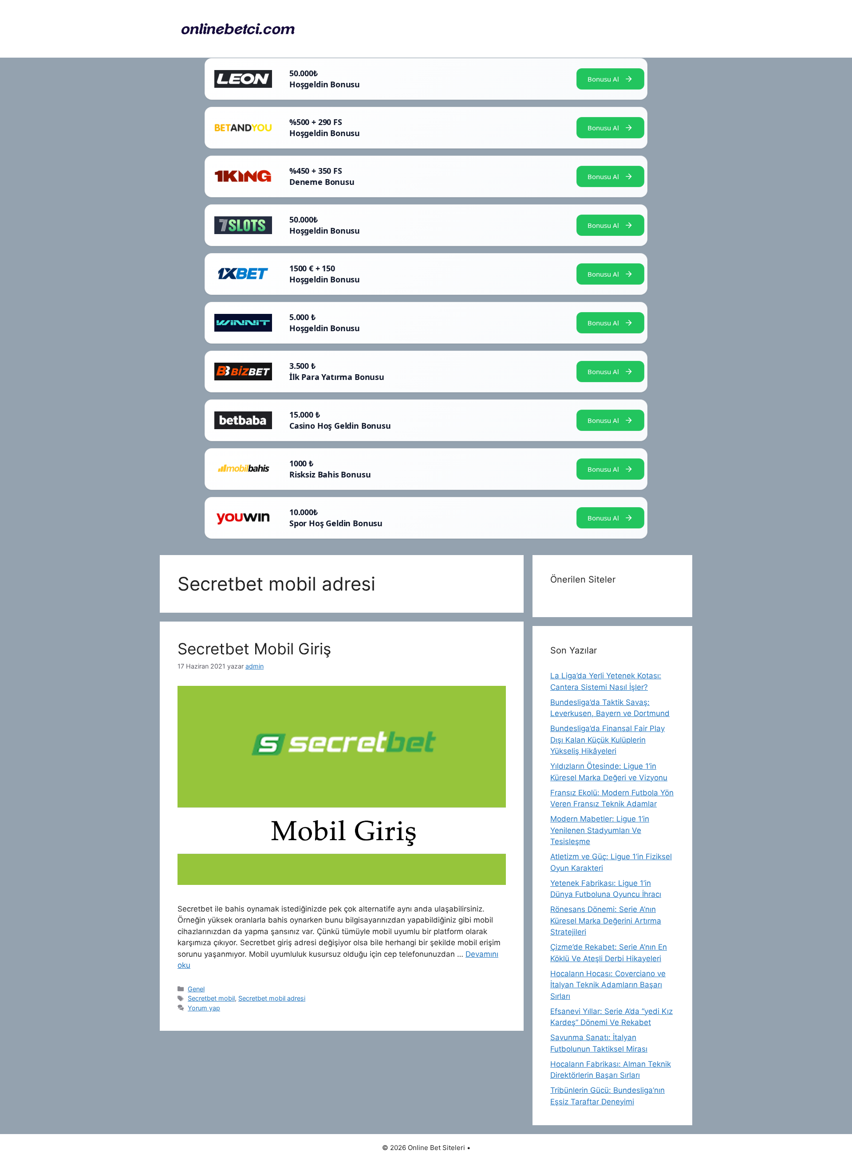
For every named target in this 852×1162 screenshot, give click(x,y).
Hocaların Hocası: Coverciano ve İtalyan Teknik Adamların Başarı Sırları (608, 985)
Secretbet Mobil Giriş (254, 648)
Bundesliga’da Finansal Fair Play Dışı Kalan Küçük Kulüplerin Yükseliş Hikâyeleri (607, 739)
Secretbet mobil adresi (271, 998)
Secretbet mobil (211, 998)
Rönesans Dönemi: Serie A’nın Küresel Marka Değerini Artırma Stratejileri (605, 920)
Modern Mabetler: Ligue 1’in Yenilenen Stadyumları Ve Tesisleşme (599, 830)
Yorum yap (204, 1008)
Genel (196, 989)
